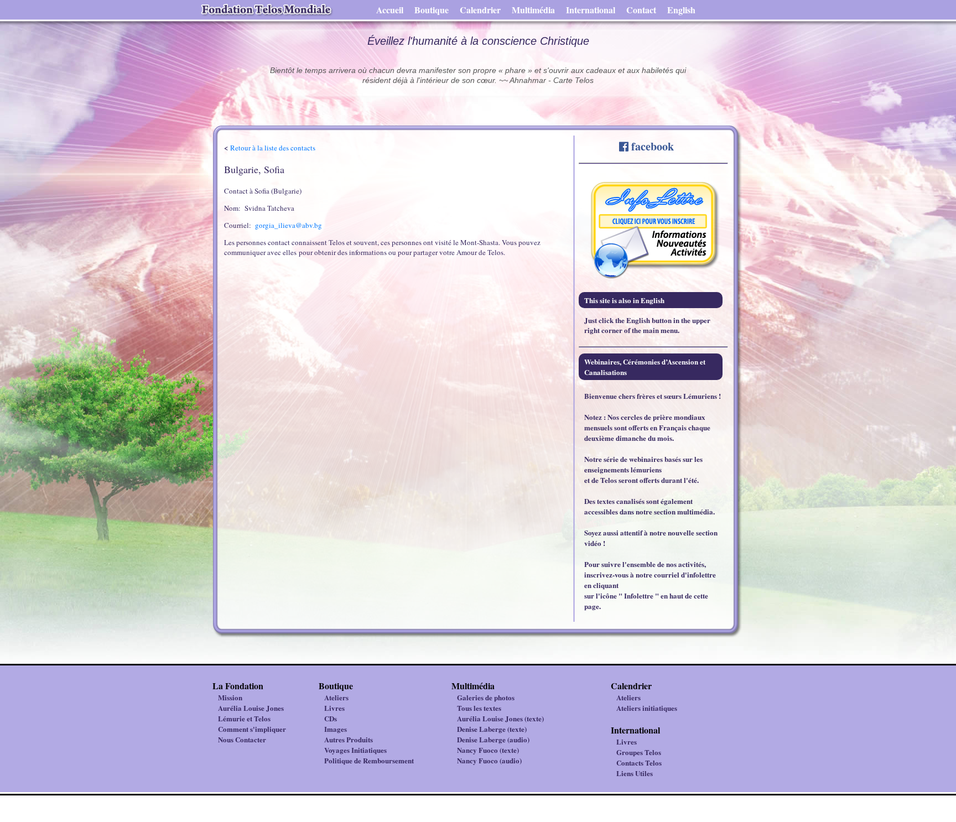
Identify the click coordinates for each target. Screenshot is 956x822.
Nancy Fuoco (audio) (489, 760)
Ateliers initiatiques (646, 708)
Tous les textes (479, 708)
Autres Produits (348, 739)
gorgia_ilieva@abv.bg (288, 225)
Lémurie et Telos (244, 718)
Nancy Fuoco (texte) (488, 750)
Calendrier (480, 9)
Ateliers (336, 697)
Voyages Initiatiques (355, 750)
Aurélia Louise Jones (251, 708)
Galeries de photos (486, 697)
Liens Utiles (634, 773)
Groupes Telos (638, 752)
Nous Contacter (242, 739)
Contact (641, 9)
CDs (330, 718)
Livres (334, 708)
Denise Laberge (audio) (493, 739)
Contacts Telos (639, 762)
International (590, 9)
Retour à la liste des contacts (272, 148)
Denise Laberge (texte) (492, 729)
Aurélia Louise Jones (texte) (500, 718)
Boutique (431, 9)
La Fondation (237, 685)
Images (335, 729)
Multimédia (533, 9)
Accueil (389, 9)
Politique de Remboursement (369, 760)
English (681, 9)
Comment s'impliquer (252, 729)
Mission (230, 697)
